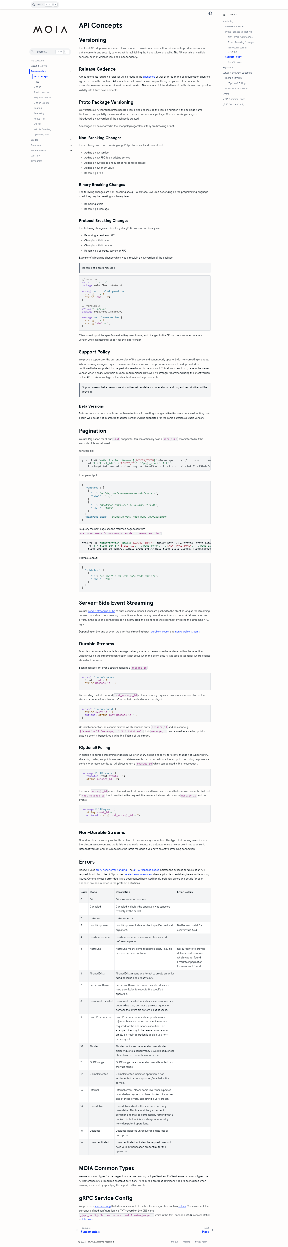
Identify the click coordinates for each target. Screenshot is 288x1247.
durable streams (160, 631)
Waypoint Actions (42, 97)
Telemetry (39, 113)
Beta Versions (235, 62)
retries (182, 1206)
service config (103, 1206)
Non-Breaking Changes (240, 36)
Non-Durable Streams (236, 88)
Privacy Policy (200, 1241)
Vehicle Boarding (42, 129)
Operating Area (41, 134)
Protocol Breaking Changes (237, 49)
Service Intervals (42, 92)
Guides (34, 139)
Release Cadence (234, 26)
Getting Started (39, 65)
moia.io (174, 1241)
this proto (87, 1219)
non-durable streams (187, 631)
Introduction (37, 60)
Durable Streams (233, 77)
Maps (36, 81)
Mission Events (41, 102)
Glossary (35, 155)
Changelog (36, 160)
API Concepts (41, 76)
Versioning (228, 21)
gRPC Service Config (233, 104)
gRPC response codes (146, 869)
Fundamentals (38, 71)
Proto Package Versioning (238, 31)
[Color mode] (210, 13)
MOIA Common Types (234, 99)
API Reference (38, 150)
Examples (36, 145)
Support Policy (233, 56)
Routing (38, 108)
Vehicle (37, 124)
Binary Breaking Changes (241, 42)
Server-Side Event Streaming (237, 72)
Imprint (186, 1241)
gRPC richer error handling (111, 869)
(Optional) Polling (237, 83)
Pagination (228, 67)
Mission (37, 86)
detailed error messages (138, 874)
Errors (226, 93)
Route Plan (39, 118)
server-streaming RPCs (101, 611)
